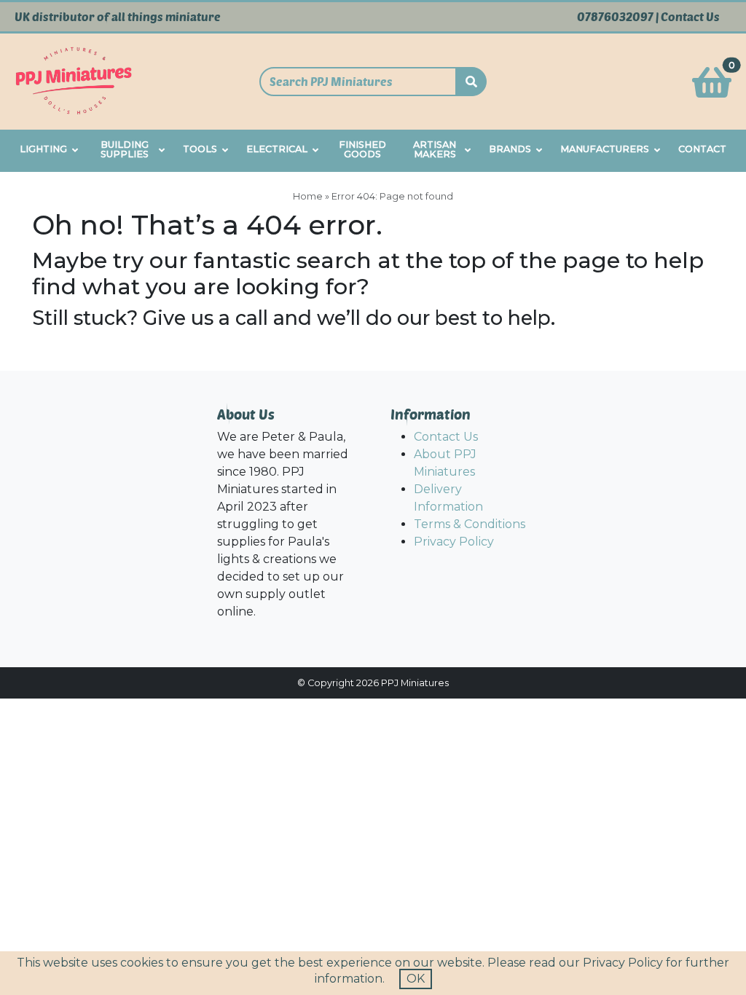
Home (308, 196)
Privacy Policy (454, 541)
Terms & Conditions (469, 524)
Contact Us (690, 16)
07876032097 (615, 16)
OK (416, 979)
